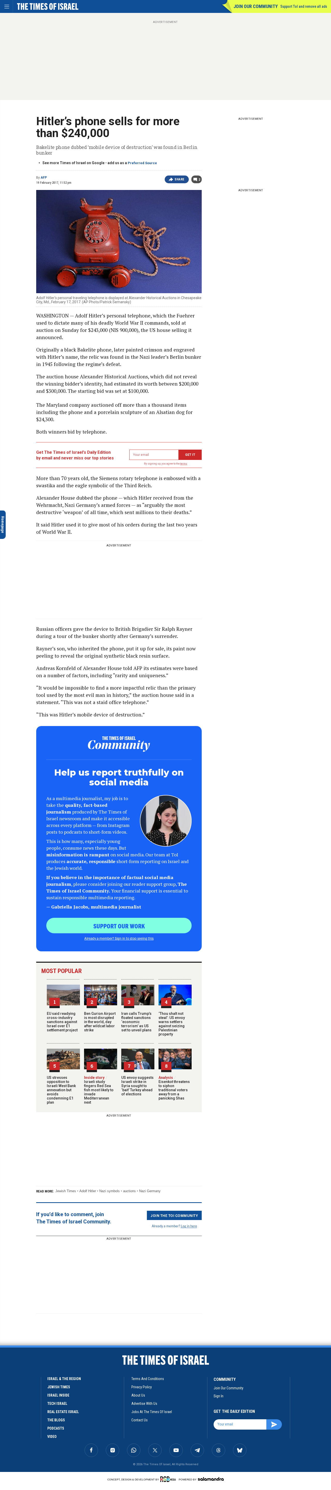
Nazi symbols (109, 1191)
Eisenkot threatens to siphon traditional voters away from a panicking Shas (174, 1087)
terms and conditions (147, 1379)
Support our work (119, 926)
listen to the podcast (45, 1383)
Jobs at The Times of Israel (151, 1412)
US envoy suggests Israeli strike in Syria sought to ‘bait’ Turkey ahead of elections (137, 1085)
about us (138, 1395)
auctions (129, 1191)
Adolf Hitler (87, 1191)
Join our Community (256, 6)
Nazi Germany (150, 1191)
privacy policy (141, 1387)
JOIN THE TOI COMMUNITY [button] (174, 1215)
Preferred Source (142, 163)
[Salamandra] (211, 1479)
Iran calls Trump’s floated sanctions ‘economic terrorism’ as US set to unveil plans (136, 1021)
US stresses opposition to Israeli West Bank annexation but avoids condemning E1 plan (61, 1089)
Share (180, 179)
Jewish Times (65, 1191)
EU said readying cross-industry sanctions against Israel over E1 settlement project (62, 1021)
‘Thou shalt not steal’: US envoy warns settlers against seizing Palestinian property (172, 1023)
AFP (44, 177)
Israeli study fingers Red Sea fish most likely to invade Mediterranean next (99, 1089)
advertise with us (144, 1403)
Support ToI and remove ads (303, 6)
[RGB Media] (169, 1479)
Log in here (189, 1226)
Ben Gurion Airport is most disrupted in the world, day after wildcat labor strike (100, 1021)
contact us (139, 1420)
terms (183, 463)
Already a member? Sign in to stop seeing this (119, 938)
